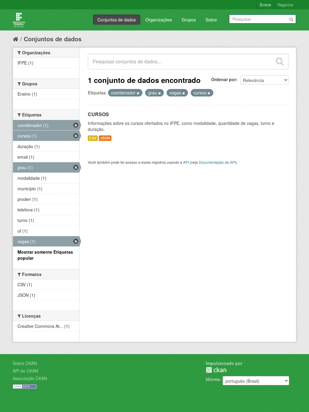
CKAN (216, 370)
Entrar (265, 5)
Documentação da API (217, 162)
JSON (105, 138)
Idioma (213, 379)
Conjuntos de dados (116, 20)
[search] (280, 61)
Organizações (158, 20)
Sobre (211, 20)
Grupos (189, 20)
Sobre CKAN (25, 363)
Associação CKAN (30, 378)
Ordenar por (223, 79)
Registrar (285, 5)
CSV (93, 138)
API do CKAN (25, 371)
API (186, 162)
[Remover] (138, 92)
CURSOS (98, 114)
